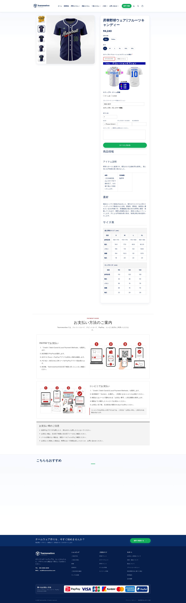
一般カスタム (95, 6)
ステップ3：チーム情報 (112, 92)
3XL (132, 48)
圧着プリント (103, 556)
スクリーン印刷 (103, 571)
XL (120, 48)
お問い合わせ (113, 6)
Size (105, 120)
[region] (125, 244)
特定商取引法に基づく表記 (134, 571)
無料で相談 (126, 6)
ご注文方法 (74, 556)
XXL (126, 48)
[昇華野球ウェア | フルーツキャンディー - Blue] (40, 517)
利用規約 (129, 575)
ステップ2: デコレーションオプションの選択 (117, 54)
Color (105, 35)
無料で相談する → (140, 540)
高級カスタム (86, 6)
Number (135, 120)
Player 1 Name (124, 120)
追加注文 (73, 567)
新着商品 (66, 6)
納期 (72, 563)
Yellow (113, 39)
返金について (131, 563)
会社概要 (129, 578)
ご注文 (104, 6)
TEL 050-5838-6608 (42, 568)
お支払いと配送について (134, 556)
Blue (106, 39)
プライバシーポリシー (133, 567)
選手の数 (106, 113)
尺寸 (104, 45)
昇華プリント (103, 563)
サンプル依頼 (75, 575)
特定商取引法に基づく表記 (144, 600)
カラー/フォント (104, 560)
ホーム (60, 6)
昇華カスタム (75, 6)
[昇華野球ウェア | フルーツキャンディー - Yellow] (43, 517)
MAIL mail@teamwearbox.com (45, 570)
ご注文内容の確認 (76, 571)
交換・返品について (132, 560)
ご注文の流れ (75, 560)
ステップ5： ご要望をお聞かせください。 (116, 128)
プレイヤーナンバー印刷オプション (114, 100)
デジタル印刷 (103, 567)
